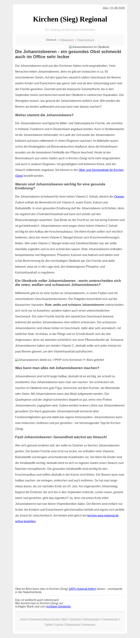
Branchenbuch (85, 39)
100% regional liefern (82, 588)
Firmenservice (110, 619)
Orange (119, 196)
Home (23, 619)
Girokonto (75, 619)
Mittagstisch (67, 39)
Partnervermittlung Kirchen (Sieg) (48, 619)
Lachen (59, 624)
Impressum (88, 624)
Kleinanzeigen (91, 619)
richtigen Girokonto (58, 606)
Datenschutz (73, 624)
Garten (49, 624)
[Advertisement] (70, 555)
